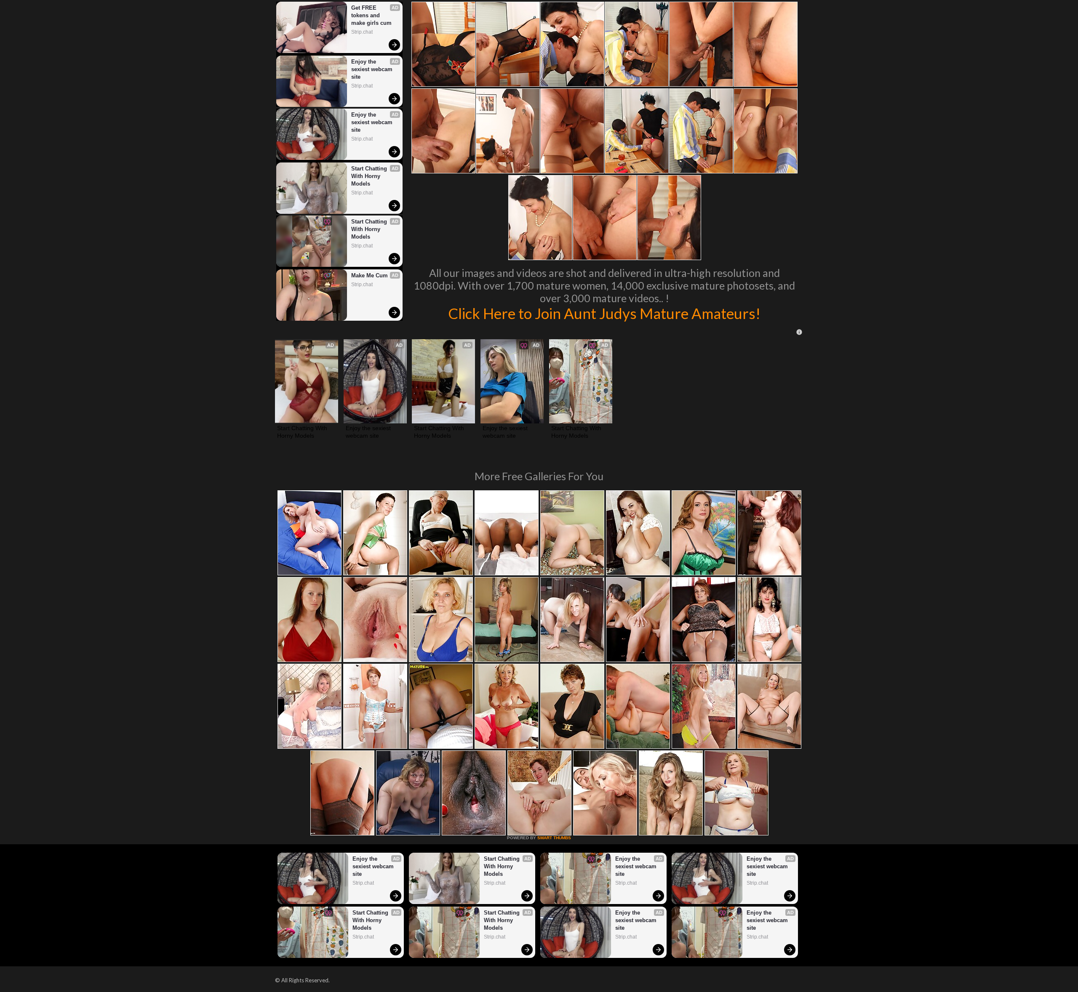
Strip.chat (362, 32)
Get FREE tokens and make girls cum (371, 15)
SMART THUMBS (554, 837)
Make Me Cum (369, 275)
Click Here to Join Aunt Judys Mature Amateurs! (604, 313)
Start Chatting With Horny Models (370, 176)
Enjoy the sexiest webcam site (372, 69)
